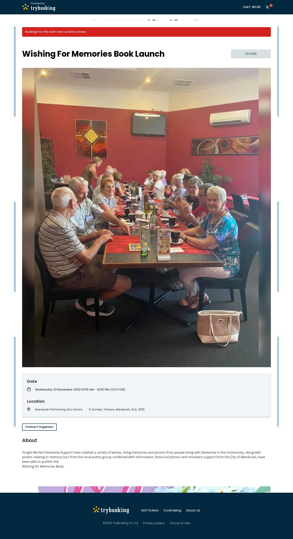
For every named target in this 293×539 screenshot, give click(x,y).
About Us (193, 510)
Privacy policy (154, 523)
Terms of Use (179, 523)
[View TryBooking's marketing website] (111, 510)
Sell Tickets (150, 510)
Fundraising (172, 510)
